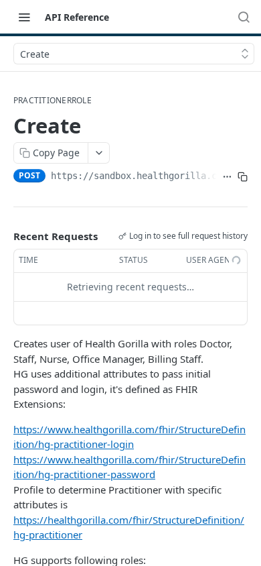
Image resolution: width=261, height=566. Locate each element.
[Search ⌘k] (243, 16)
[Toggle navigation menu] (24, 16)
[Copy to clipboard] (243, 177)
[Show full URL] (227, 177)
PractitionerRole (52, 100)
